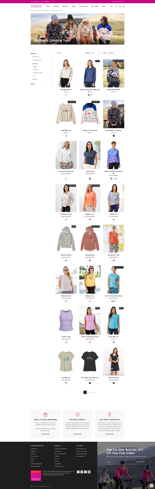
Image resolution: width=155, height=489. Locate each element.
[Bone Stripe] (66, 219)
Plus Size (34, 79)
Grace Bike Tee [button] (113, 336)
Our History (57, 451)
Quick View (66, 84)
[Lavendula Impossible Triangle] (115, 301)
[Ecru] (66, 95)
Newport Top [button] (90, 214)
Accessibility (58, 463)
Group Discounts (35, 466)
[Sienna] (90, 260)
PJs (34, 75)
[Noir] (114, 383)
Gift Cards (95, 6)
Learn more (45, 434)
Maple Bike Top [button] (66, 130)
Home (32, 10)
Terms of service (59, 466)
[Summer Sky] (66, 342)
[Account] (120, 6)
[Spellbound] (90, 179)
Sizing (32, 458)
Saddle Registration (36, 463)
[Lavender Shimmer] (111, 179)
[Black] (114, 136)
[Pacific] (114, 342)
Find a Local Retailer (60, 453)
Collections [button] (83, 6)
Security (56, 461)
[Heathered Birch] (66, 179)
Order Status (34, 456)
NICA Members (80, 456)
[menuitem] (47, 6)
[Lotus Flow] (116, 179)
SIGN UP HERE (140, 462)
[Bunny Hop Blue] (89, 95)
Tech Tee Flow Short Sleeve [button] (114, 296)
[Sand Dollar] (66, 383)
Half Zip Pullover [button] (66, 89)
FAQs (32, 461)
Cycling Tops (35, 56)
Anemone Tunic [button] (114, 377)
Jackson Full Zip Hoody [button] (66, 171)
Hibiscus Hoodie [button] (66, 255)
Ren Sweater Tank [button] (113, 255)
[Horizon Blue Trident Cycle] (112, 301)
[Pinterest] (89, 471)
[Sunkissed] (90, 301)
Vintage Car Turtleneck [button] (89, 130)
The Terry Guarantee (60, 448)
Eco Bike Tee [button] (66, 377)
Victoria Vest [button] (90, 171)
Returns (33, 453)
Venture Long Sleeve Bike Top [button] (90, 89)
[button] (123, 6)
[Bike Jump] (66, 136)
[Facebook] (78, 471)
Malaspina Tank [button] (66, 296)
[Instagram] (81, 471)
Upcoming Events (81, 448)
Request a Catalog (81, 451)
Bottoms (35, 69)
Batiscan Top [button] (90, 296)
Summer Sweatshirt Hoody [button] (90, 336)
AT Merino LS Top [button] (66, 214)
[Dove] (66, 260)
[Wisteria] (90, 342)
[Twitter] (85, 471)
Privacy (56, 458)
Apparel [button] (56, 6)
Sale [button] (103, 6)
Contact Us (34, 448)
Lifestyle (35, 63)
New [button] (48, 6)
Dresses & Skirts (38, 72)
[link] (45, 424)
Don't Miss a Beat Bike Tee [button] (90, 377)
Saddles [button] (65, 6)
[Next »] (91, 392)
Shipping (33, 451)
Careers (56, 456)
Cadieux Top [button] (114, 214)
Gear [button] (73, 6)
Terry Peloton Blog (81, 453)
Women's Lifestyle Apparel (42, 10)
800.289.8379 (120, 1)
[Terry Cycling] (36, 6)
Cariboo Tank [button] (66, 336)
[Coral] (90, 219)
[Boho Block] (114, 179)
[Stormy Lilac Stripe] (66, 301)
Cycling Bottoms (36, 60)
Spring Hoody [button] (89, 255)
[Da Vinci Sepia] (91, 95)
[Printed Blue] (114, 219)
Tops (34, 66)
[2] (94, 392)
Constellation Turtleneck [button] (114, 130)
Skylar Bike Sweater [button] (113, 89)
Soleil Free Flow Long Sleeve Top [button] (113, 172)
